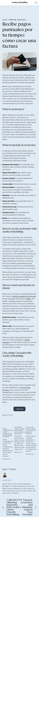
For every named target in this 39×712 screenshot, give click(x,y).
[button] (33, 415)
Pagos (4, 469)
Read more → (7, 459)
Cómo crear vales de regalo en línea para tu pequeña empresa (31, 430)
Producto (12, 469)
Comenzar (19, 409)
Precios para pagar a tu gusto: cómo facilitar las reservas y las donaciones (19, 430)
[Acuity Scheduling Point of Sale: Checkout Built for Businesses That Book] (8, 422)
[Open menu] (36, 2)
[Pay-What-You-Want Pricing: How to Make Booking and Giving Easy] (19, 421)
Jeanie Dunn (21, 20)
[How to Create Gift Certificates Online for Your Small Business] (31, 421)
